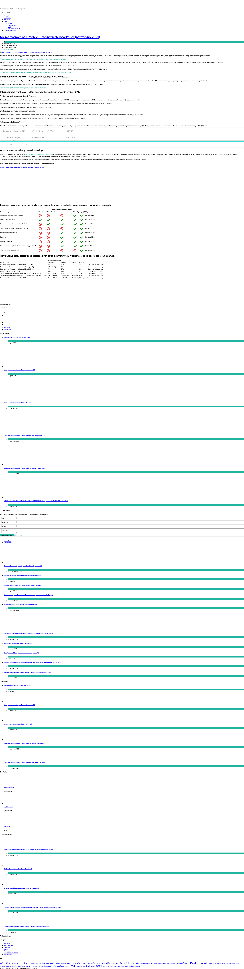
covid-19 (57, 963)
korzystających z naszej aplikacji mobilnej (39, 154)
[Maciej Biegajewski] (8, 784)
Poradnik (7, 947)
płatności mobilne (220, 963)
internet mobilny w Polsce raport (123, 963)
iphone (143, 963)
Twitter (92, 966)
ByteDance (45, 963)
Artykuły (7, 16)
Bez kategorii (8, 945)
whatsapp (106, 966)
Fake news (90, 963)
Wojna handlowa (125, 966)
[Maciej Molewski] (8, 803)
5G (3, 963)
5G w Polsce (11, 963)
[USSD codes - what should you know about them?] (8, 865)
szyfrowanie (65, 966)
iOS (139, 963)
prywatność (211, 963)
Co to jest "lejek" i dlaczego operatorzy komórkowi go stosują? (21, 653)
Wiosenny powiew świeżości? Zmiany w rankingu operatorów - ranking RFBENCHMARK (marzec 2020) (32, 662)
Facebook (82, 963)
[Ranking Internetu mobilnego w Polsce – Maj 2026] (19, 399)
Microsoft (163, 963)
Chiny (51, 963)
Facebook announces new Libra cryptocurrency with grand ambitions (23, 585)
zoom (138, 966)
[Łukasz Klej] (8, 823)
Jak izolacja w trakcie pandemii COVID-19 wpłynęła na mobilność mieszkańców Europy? (28, 633)
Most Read (7, 541)
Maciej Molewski (8, 807)
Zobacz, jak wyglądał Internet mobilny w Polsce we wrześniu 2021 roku (23, 88)
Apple (27, 963)
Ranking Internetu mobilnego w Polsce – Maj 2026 (18, 402)
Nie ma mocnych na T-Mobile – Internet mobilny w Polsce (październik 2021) (50, 37)
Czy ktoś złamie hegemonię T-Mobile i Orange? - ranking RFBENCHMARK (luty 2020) (27, 672)
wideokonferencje (114, 966)
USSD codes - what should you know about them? (18, 643)
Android (20, 963)
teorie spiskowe (81, 966)
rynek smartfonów (22, 966)
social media (57, 966)
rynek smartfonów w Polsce (36, 966)
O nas (6, 21)
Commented (8, 542)
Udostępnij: (4, 312)
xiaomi (133, 966)
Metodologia (12, 25)
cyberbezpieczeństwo (69, 963)
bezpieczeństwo (35, 963)
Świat (16, 589)
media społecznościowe (153, 963)
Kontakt (10, 23)
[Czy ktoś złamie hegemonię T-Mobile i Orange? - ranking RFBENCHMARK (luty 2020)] (8, 923)
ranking (228, 963)
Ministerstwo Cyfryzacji (174, 963)
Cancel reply (18, 535)
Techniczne (7, 18)
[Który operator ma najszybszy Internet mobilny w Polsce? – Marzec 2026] (19, 464)
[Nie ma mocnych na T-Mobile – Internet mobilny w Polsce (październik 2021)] (26, 52)
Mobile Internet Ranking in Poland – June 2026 (17, 337)
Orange (186, 963)
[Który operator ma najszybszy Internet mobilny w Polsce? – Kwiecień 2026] (19, 432)
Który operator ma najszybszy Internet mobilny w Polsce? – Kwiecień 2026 (24, 435)
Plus (197, 963)
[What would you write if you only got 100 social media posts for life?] (28, 562)
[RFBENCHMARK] (13, 4)
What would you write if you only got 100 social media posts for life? (23, 566)
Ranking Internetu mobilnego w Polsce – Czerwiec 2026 (19, 370)
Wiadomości (16, 42)
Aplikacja (7, 19)
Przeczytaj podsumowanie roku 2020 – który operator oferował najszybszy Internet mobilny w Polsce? (33, 59)
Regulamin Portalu (14, 28)
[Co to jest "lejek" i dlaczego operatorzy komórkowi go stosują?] (8, 884)
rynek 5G (233, 963)
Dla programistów (10, 30)
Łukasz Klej (7, 826)
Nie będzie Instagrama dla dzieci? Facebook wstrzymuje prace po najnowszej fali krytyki (28, 595)
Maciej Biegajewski (9, 787)
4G (1, 963)
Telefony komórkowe (11, 953)
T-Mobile (73, 966)
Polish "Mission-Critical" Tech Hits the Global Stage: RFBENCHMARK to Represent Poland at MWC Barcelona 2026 (36, 501)
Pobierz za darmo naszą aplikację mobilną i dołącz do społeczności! (35, 72)
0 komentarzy (8, 49)
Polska (203, 963)
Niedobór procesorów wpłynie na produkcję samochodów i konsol (22, 575)
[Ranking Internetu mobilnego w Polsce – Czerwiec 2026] (19, 366)
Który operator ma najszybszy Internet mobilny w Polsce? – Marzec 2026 (24, 468)
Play (192, 963)
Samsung (47, 966)
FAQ (9, 27)
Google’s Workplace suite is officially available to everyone (20, 604)
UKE (97, 966)
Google (96, 963)
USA (101, 966)
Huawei (104, 963)
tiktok (88, 966)
